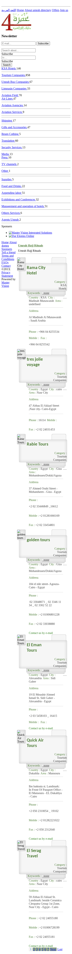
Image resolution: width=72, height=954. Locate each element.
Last (59, 949)
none (45, 293)
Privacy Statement (7, 274)
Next (53, 949)
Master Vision (5, 284)
